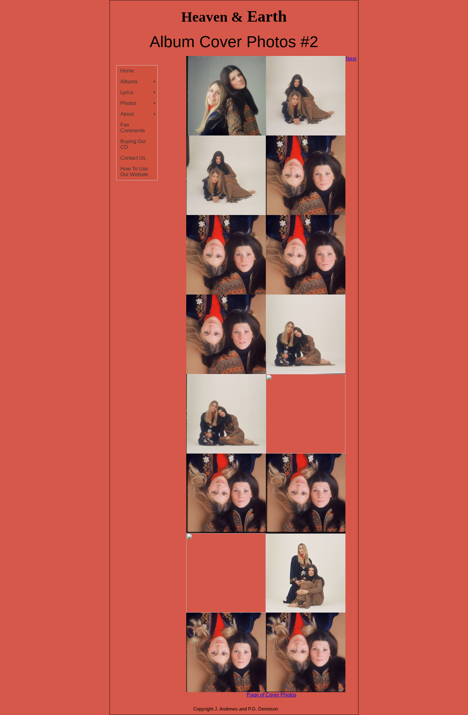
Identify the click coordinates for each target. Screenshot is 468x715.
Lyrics (126, 92)
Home (127, 70)
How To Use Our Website (134, 171)
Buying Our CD (133, 144)
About (127, 114)
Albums (129, 81)
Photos (128, 103)
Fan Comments (132, 127)
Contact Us (132, 158)
